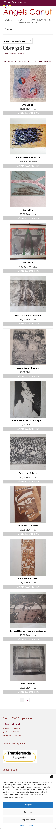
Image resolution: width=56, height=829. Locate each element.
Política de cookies (27, 826)
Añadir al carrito (28, 113)
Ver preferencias (28, 820)
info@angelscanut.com (15, 735)
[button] (52, 777)
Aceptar (28, 805)
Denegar (28, 812)
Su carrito (21, 2)
